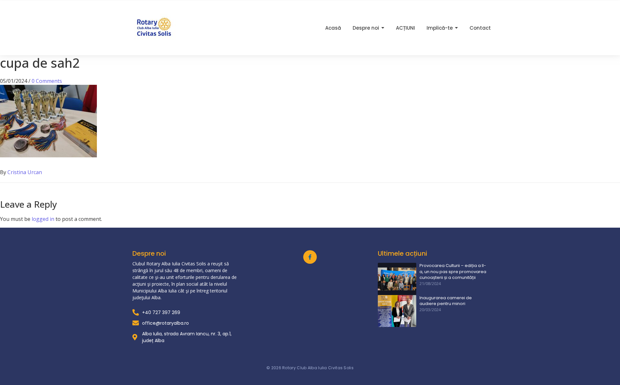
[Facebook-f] (310, 257)
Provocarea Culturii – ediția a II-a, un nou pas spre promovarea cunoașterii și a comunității (452, 271)
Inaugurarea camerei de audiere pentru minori (445, 301)
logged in (43, 218)
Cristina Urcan (24, 172)
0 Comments (47, 80)
